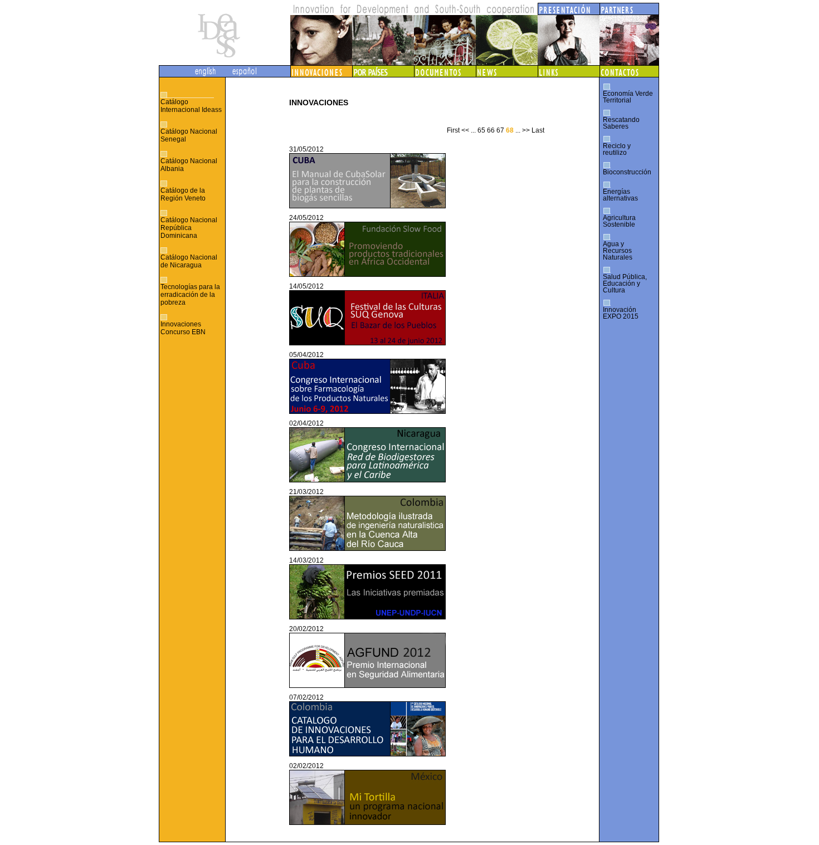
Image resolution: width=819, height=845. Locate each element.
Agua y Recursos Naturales (617, 251)
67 (500, 130)
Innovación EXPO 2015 (620, 313)
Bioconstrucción (627, 172)
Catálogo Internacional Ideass (191, 106)
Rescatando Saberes (621, 123)
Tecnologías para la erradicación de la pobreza (190, 294)
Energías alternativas (620, 195)
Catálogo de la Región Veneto (183, 194)
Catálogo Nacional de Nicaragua (188, 261)
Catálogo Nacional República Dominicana (188, 228)
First (453, 130)
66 (491, 130)
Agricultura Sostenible (619, 221)
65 (481, 130)
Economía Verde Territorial (628, 97)
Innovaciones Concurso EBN (183, 328)
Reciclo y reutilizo (617, 149)
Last (538, 130)
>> (526, 130)
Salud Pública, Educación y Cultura (625, 283)
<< (465, 130)
